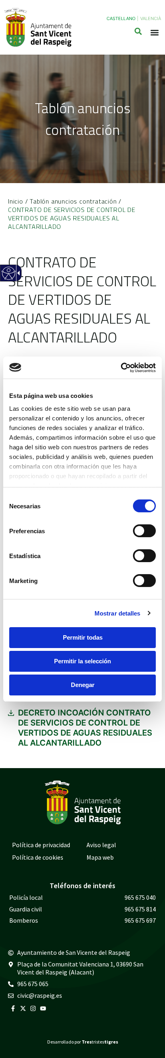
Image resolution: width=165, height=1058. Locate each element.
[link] (121, 367)
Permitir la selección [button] (82, 661)
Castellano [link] (121, 18)
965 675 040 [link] (140, 897)
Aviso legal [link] (101, 845)
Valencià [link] (150, 18)
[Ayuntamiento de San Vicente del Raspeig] (37, 27)
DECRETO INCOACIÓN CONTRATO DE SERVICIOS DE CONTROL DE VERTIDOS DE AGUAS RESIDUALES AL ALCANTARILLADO (85, 728)
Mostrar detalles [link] (118, 613)
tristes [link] (100, 1042)
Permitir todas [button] (83, 637)
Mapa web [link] (100, 857)
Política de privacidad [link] (41, 845)
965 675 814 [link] (140, 909)
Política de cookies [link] (37, 857)
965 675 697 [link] (140, 920)
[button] (154, 32)
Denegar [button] (83, 684)
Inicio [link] (15, 201)
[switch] (144, 530)
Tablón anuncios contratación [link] (73, 201)
